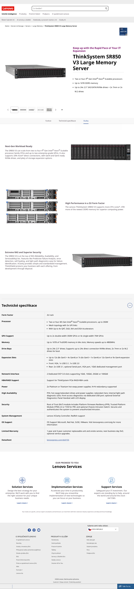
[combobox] (68, 8)
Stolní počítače (56, 543)
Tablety (54, 550)
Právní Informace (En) (23, 560)
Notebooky (55, 540)
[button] (106, 8)
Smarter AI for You (57, 563)
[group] (14, 110)
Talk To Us (126, 586)
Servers (28, 26)
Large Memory (38, 26)
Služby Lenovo (56, 560)
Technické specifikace (67, 121)
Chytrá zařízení (56, 553)
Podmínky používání (75, 582)
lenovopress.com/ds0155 (58, 440)
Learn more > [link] (22, 503)
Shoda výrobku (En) (22, 553)
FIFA (17, 566)
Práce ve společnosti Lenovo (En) (26, 563)
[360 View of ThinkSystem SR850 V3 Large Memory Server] (62, 110)
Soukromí (56, 582)
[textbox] (103, 529)
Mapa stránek (64, 582)
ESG (17, 556)
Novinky (18, 543)
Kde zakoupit (91, 540)
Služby (85, 121)
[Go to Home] (8, 8)
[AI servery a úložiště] (31, 19)
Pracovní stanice (57, 546)
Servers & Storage (17, 26)
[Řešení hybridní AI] (15, 19)
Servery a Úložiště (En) (58, 556)
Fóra (88, 550)
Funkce (48, 121)
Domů (7, 26)
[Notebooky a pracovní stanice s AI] (57, 19)
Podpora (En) (91, 553)
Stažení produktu (92, 546)
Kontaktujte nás (92, 543)
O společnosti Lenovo (23, 540)
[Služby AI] (66, 19)
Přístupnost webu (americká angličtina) (28, 550)
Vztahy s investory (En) (23, 546)
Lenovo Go (19, 573)
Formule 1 (19, 570)
